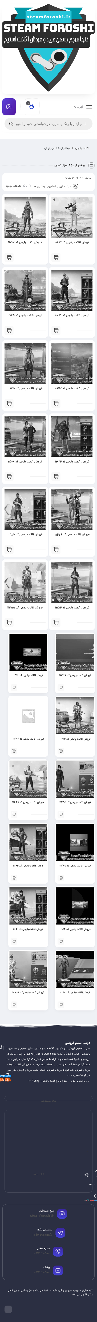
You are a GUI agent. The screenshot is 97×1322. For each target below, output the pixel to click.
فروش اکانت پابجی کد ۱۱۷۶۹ (72, 315)
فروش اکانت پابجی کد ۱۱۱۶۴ (28, 866)
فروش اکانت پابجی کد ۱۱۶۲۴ (72, 461)
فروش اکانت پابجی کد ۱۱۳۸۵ (25, 534)
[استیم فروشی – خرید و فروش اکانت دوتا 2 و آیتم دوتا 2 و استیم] (48, 48)
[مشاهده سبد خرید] (31, 107)
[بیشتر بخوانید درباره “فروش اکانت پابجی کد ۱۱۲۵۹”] (14, 814)
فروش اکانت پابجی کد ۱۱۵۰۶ (25, 461)
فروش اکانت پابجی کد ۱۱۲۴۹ (75, 866)
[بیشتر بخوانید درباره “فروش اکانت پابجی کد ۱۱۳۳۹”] (61, 687)
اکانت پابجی (82, 148)
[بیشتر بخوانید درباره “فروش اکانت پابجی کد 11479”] (55, 549)
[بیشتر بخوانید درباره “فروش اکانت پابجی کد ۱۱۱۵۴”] (61, 941)
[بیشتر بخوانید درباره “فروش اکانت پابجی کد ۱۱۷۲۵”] (9, 330)
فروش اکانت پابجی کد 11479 (72, 534)
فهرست (79, 106)
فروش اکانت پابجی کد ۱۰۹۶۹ (28, 992)
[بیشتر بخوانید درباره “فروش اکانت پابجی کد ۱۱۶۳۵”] (9, 403)
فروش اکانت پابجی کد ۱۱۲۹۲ (28, 739)
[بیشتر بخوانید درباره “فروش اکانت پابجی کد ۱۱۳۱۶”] (14, 687)
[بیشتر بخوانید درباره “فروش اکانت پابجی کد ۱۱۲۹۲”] (14, 751)
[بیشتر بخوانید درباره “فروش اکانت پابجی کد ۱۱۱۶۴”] (14, 878)
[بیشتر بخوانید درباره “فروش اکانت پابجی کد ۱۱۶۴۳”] (55, 403)
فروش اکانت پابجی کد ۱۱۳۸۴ (72, 607)
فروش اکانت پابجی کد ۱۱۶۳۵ (25, 388)
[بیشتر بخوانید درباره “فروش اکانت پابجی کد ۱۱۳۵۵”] (9, 622)
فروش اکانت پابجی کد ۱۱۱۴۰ (75, 992)
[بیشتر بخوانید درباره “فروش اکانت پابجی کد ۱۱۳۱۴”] (61, 751)
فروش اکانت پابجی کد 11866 (72, 242)
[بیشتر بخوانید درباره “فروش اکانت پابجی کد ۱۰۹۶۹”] (14, 1004)
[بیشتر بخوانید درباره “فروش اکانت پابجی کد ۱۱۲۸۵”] (61, 814)
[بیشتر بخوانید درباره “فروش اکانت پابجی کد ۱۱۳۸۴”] (55, 622)
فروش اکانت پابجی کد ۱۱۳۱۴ (75, 739)
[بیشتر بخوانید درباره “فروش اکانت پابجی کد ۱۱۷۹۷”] (9, 257)
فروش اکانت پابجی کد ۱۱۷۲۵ (25, 315)
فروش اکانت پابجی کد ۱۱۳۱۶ (28, 675)
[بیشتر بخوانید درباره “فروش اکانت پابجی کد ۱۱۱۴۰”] (61, 1004)
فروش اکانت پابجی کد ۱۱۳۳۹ (75, 675)
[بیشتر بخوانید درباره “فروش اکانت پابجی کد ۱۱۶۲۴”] (55, 476)
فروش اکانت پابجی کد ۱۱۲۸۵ (75, 802)
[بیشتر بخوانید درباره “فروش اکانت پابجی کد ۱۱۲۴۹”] (61, 878)
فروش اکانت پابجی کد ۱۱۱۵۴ (75, 929)
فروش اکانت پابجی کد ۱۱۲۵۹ (28, 802)
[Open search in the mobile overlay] (48, 123)
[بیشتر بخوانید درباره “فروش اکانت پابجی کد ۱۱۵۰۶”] (9, 476)
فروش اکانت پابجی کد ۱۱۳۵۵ (25, 607)
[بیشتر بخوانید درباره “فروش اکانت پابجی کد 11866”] (55, 257)
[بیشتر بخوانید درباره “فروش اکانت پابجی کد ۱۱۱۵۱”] (14, 941)
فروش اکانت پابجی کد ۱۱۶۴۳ (72, 388)
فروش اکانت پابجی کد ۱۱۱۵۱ (28, 929)
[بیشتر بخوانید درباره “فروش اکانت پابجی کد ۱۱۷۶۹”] (55, 330)
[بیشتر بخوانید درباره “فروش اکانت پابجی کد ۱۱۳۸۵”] (9, 549)
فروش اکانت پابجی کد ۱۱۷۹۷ (25, 242)
